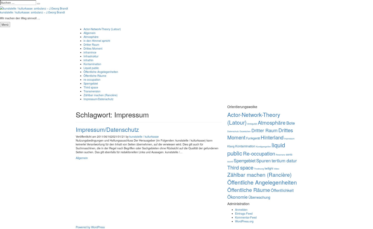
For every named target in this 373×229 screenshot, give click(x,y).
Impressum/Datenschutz (98, 99)
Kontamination (92, 64)
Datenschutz (233, 131)
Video (276, 168)
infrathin (88, 60)
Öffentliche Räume (95, 76)
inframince (90, 52)
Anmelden (241, 210)
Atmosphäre (91, 37)
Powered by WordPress (90, 227)
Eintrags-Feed (244, 213)
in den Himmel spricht (97, 41)
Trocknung (259, 168)
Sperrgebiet (91, 83)
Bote (290, 123)
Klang (230, 146)
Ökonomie (237, 197)
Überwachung (259, 197)
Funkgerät (253, 138)
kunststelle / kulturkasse (144, 136)
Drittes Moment (93, 48)
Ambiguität (252, 123)
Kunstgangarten (263, 146)
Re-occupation (259, 153)
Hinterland (272, 137)
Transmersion (92, 91)
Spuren (263, 160)
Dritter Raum (91, 44)
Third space (91, 87)
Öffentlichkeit (282, 190)
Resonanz (280, 154)
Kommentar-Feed (246, 217)
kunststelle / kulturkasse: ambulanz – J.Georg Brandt (32, 12)
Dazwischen (245, 131)
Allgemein (90, 33)
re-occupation (92, 79)
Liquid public (91, 68)
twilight (269, 168)
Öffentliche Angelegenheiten (101, 72)
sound (230, 161)
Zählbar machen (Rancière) (101, 95)
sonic (289, 154)
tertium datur (284, 160)
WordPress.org (244, 221)
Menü (5, 24)
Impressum (289, 138)
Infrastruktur (91, 56)
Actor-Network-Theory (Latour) (102, 29)
